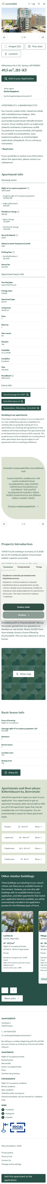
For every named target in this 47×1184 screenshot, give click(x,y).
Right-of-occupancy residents (14, 1083)
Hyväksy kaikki (23, 607)
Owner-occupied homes (11, 1067)
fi (29, 4)
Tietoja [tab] (39, 567)
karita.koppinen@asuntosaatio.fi (18, 96)
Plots (3, 1070)
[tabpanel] (23, 20)
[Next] (43, 37)
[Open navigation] (44, 3)
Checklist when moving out (12, 1093)
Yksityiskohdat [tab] (23, 567)
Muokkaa (22, 615)
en (34, 4)
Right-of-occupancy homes (12, 1057)
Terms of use (6, 1156)
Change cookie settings (11, 1164)
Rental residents (8, 1086)
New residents (7, 1090)
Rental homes (7, 1060)
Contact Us (6, 1160)
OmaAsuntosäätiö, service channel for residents (21, 1097)
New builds (6, 1063)
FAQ (3, 1100)
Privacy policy (7, 1153)
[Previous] (4, 37)
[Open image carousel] (23, 20)
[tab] (12, 46)
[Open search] (39, 4)
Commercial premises (10, 1073)
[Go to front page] (9, 4)
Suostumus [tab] (8, 567)
